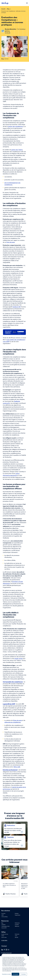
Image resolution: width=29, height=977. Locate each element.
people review (18, 658)
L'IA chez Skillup (4, 916)
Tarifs (16, 935)
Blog (2, 922)
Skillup (3, 932)
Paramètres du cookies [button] (6, 974)
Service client (4, 937)
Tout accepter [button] (15, 974)
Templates (3, 924)
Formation (3, 913)
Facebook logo (4, 949)
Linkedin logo (2, 949)
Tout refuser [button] (23, 974)
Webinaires (17, 926)
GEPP (2, 915)
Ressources (5, 921)
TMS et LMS (16, 767)
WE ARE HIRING (4, 940)
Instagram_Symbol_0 (6, 949)
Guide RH (17, 924)
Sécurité (16, 937)
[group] (10, 881)
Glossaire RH (3, 927)
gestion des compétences (15, 126)
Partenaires (17, 934)
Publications (17, 922)
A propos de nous (4, 934)
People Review (17, 915)
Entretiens (17, 913)
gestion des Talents (17, 149)
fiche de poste (10, 242)
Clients (2, 935)
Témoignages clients (5, 926)
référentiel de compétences (12, 722)
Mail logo (8, 949)
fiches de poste (17, 720)
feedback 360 (16, 307)
